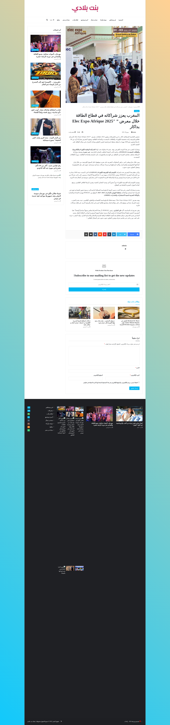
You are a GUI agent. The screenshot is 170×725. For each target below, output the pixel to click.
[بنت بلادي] (85, 8)
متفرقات (130, 107)
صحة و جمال (94, 20)
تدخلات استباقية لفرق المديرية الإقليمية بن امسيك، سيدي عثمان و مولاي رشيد (80, 322)
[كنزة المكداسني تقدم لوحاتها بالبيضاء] (61, 640)
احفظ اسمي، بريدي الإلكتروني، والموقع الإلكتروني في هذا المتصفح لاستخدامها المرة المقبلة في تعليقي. (110, 382)
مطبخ (58, 20)
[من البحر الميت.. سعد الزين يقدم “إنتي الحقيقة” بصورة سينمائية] (70, 414)
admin (134, 132)
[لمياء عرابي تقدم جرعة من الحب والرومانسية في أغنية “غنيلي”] (129, 413)
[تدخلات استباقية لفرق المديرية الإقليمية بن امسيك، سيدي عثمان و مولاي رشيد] (79, 313)
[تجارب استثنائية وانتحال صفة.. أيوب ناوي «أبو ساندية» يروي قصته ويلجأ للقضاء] (79, 414)
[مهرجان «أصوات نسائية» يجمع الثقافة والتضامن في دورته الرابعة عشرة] (99, 413)
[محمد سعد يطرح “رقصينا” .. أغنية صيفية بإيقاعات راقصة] (70, 568)
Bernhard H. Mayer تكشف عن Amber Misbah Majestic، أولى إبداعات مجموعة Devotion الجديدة (130, 322)
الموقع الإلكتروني (98, 375)
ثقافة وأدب (75, 20)
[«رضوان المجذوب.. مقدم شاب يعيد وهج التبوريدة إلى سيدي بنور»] (104, 313)
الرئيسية (121, 20)
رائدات (126, 721)
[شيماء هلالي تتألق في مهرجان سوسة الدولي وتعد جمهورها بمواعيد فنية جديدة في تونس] (79, 425)
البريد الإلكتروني (135, 375)
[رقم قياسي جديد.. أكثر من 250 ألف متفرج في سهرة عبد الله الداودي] (61, 414)
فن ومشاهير (112, 20)
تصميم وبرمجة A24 (134, 721)
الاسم (137, 368)
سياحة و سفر (66, 20)
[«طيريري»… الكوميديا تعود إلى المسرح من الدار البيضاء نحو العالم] (61, 408)
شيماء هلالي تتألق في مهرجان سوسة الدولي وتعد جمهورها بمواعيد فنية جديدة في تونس (46, 195)
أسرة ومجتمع (84, 20)
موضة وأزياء (103, 20)
